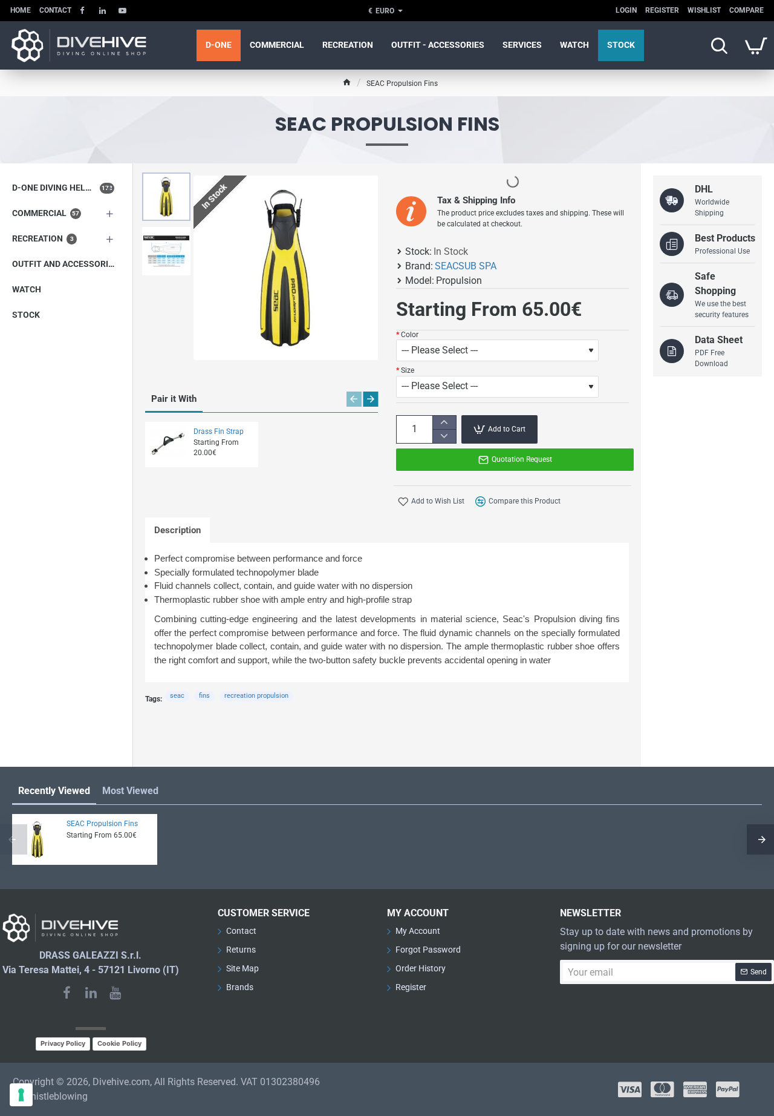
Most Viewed (130, 790)
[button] (169, 182)
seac (177, 696)
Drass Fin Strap (219, 431)
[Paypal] (728, 1089)
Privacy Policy (63, 1043)
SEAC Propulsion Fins (102, 823)
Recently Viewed (54, 790)
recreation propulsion (256, 696)
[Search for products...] (719, 45)
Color (409, 334)
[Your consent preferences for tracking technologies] (21, 1094)
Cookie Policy (119, 1043)
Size (407, 370)
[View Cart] (756, 45)
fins (204, 696)
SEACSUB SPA (465, 266)
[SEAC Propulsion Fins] (37, 839)
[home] (346, 82)
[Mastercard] (662, 1089)
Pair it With (174, 398)
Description (177, 530)
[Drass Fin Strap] (167, 444)
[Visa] (630, 1089)
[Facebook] (66, 992)
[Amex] (695, 1089)
